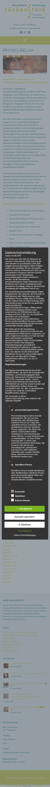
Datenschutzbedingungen (25, 535)
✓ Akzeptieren (24, 509)
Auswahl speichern (24, 517)
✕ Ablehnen (24, 525)
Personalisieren (25, 531)
